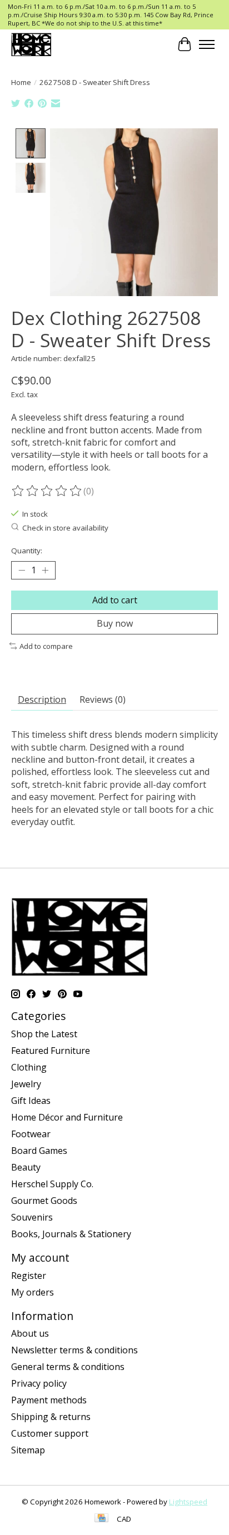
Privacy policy (39, 1383)
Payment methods (49, 1400)
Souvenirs (32, 1217)
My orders (32, 1292)
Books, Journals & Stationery (71, 1234)
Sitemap (28, 1450)
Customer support (49, 1433)
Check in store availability (65, 528)
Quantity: (26, 551)
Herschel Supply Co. (52, 1184)
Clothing (29, 1067)
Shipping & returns (51, 1417)
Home (21, 82)
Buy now (115, 623)
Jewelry (26, 1084)
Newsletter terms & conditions (74, 1350)
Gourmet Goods (44, 1200)
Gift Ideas (31, 1100)
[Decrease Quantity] (21, 570)
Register (28, 1275)
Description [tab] (42, 699)
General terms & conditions (68, 1367)
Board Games (39, 1150)
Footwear (31, 1134)
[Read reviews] (47, 491)
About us (30, 1333)
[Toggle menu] (207, 44)
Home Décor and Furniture (67, 1117)
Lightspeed (188, 1502)
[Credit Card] (101, 1518)
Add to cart (114, 600)
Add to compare (46, 646)
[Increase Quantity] (45, 570)
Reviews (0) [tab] (102, 699)
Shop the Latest (44, 1034)
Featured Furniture (50, 1050)
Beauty (26, 1167)
